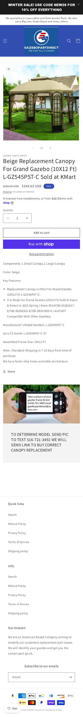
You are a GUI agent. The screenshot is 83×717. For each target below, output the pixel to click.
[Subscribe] (70, 677)
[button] (5, 40)
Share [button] (11, 371)
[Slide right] (50, 148)
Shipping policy (18, 551)
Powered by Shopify (53, 710)
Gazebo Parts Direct (36, 710)
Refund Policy (17, 524)
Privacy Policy (17, 533)
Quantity (8, 210)
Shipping (7, 191)
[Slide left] (32, 148)
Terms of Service (18, 542)
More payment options (41, 253)
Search (12, 515)
